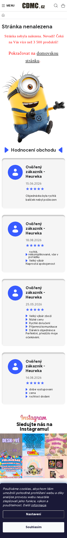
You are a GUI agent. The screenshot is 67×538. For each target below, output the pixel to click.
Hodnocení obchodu (33, 150)
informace (38, 505)
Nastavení (33, 514)
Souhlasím (34, 527)
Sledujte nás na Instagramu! (34, 426)
